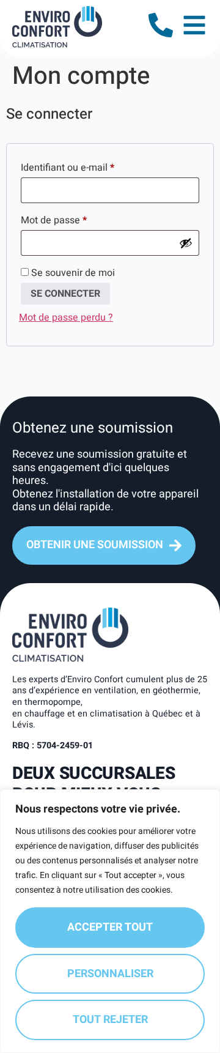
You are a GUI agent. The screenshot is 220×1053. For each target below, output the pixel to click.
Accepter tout (110, 927)
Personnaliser (110, 974)
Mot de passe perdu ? (66, 317)
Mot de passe (77, 219)
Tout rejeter (110, 1019)
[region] (110, 921)
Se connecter (65, 293)
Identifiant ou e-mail (91, 166)
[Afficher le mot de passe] (186, 243)
